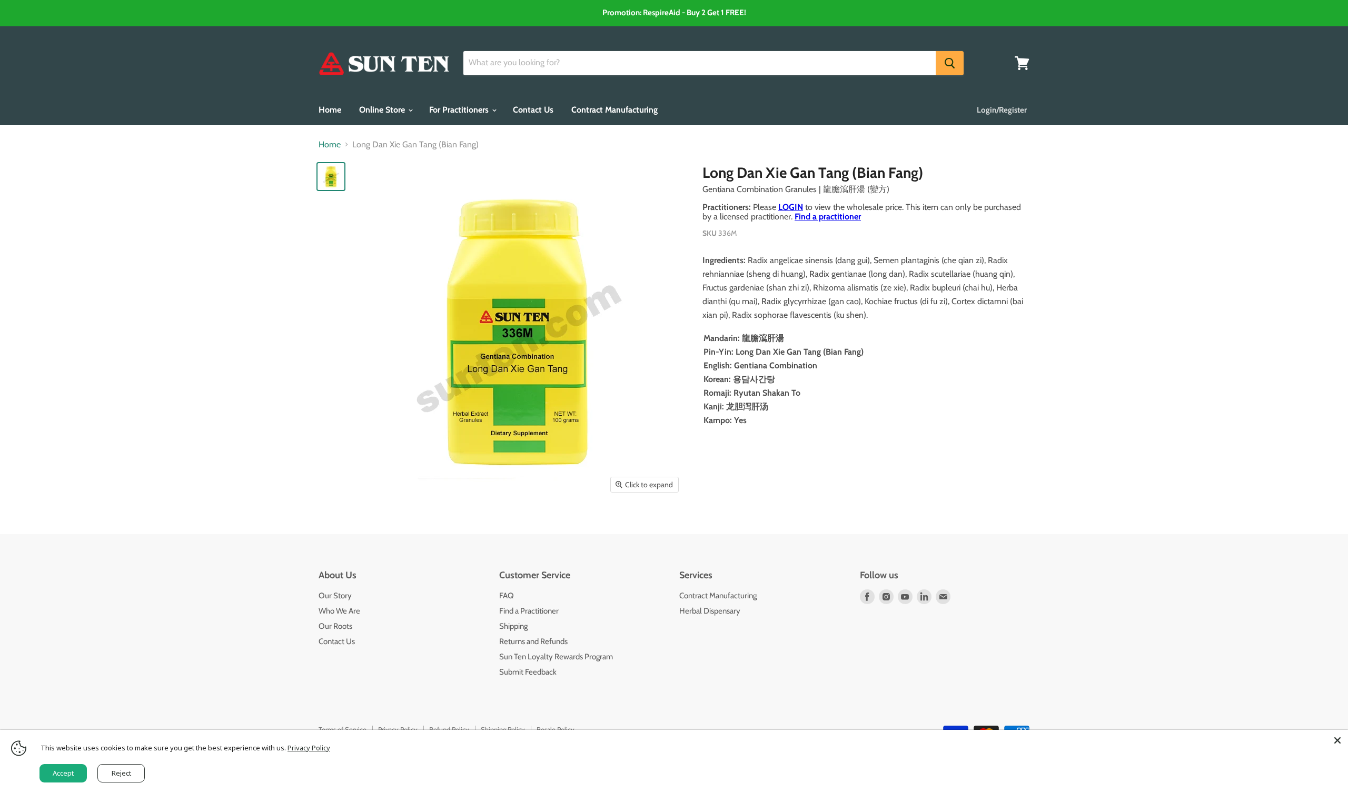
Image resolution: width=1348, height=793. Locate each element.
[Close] (1337, 740)
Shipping (513, 626)
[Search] (950, 63)
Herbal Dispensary (709, 611)
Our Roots (335, 626)
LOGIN (790, 207)
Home (330, 110)
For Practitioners (460, 110)
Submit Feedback (528, 672)
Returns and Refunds (533, 641)
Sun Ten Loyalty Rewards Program (556, 656)
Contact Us (533, 110)
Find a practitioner (828, 217)
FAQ (506, 595)
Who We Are (339, 611)
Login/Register (1002, 110)
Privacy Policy (309, 747)
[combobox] (699, 63)
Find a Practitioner (529, 611)
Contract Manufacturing (614, 110)
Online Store (383, 110)
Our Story (335, 595)
